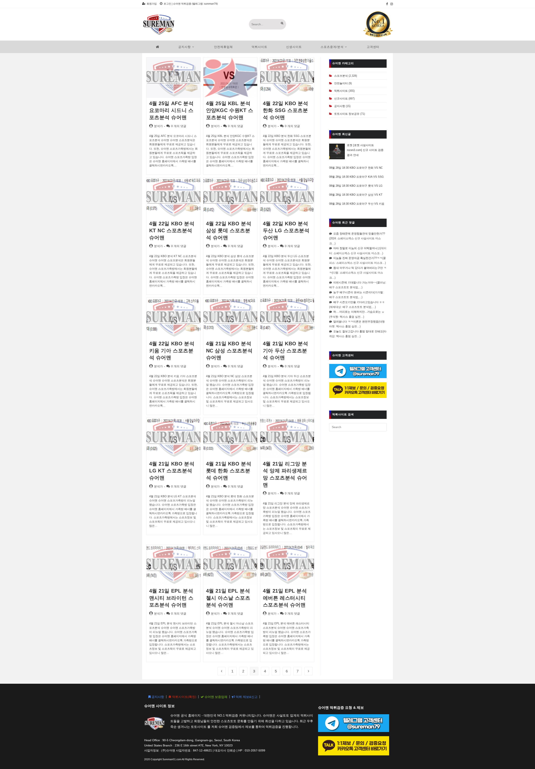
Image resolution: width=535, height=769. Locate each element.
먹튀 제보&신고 (246, 697)
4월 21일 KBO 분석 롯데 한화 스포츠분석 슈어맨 (228, 471)
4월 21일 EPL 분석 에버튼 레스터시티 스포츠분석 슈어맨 (285, 598)
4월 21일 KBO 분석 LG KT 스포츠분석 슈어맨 (172, 471)
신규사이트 (341, 98)
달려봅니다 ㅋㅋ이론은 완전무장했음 (355, 321)
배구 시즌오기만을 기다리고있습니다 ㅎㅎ (359, 302)
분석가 (158, 126)
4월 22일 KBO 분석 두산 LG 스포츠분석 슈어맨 (286, 230)
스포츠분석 (341, 75)
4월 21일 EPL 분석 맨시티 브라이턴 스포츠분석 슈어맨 (171, 598)
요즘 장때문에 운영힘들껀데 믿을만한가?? (359, 233)
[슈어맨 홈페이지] (157, 47)
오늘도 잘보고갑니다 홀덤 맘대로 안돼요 (358, 331)
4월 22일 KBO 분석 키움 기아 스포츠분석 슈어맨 (172, 350)
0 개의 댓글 (178, 126)
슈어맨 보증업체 (215, 697)
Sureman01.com (171, 759)
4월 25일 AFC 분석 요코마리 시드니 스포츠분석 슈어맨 (171, 110)
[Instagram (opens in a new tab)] (391, 4)
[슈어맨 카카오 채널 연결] (358, 390)
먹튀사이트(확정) (183, 697)
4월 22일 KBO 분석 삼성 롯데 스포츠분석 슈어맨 (228, 230)
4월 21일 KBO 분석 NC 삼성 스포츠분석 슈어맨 (229, 350)
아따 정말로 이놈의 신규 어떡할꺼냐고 (356, 248)
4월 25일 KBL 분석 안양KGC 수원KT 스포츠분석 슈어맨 (229, 110)
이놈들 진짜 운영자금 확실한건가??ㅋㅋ (357, 258)
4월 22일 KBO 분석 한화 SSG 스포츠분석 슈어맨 (285, 110)
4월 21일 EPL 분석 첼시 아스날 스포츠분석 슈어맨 (228, 598)
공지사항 (339, 106)
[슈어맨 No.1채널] (378, 24)
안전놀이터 (341, 83)
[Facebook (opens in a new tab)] (387, 4)
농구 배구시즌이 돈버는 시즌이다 (353, 292)
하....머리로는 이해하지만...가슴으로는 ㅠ (358, 311)
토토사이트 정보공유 (346, 113)
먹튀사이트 (341, 90)
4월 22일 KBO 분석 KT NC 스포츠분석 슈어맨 (172, 230)
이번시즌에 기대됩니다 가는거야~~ (354, 282)
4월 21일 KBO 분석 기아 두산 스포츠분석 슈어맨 (285, 350)
